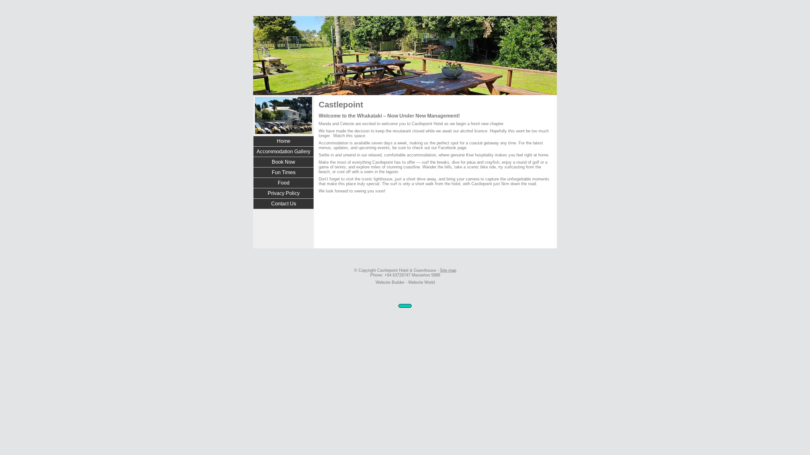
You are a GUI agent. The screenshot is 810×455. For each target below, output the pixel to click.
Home (283, 141)
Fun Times (284, 172)
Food (284, 182)
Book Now (283, 162)
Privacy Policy (284, 193)
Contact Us (283, 203)
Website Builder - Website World (405, 282)
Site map (448, 270)
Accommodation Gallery (283, 151)
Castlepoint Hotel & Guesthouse (406, 270)
